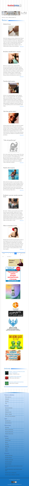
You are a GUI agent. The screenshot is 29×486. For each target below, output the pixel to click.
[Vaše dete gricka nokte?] (13, 123)
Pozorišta (7, 444)
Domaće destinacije (8, 407)
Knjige (6, 448)
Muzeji (6, 442)
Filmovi (6, 450)
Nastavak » (22, 46)
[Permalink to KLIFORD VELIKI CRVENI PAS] (7, 379)
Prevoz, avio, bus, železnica (10, 416)
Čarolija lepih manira (9, 81)
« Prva (3, 253)
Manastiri (7, 409)
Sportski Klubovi (8, 422)
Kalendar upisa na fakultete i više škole (12, 474)
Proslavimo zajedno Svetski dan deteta (16, 381)
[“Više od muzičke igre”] (13, 152)
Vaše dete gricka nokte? (9, 111)
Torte (6, 403)
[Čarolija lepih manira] (13, 93)
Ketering (6, 401)
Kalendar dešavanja (8, 455)
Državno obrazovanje (9, 429)
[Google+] (12, 482)
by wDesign (11, 479)
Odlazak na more (8, 412)
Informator (7, 427)
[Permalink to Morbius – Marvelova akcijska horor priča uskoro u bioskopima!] (7, 374)
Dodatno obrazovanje (9, 433)
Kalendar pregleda (8, 461)
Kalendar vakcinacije (9, 459)
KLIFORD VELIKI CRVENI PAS (15, 376)
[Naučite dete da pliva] (13, 179)
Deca (7, 17)
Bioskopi (7, 438)
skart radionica (17, 479)
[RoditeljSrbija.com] (14, 6)
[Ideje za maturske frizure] (13, 237)
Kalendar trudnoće (8, 457)
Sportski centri (8, 420)
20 (2, 256)
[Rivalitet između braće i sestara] (13, 63)
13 (20, 254)
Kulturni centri (8, 440)
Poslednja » (9, 256)
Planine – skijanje (8, 414)
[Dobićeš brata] (13, 35)
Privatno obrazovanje (9, 431)
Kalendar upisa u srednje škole (10, 472)
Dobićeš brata (7, 24)
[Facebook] (14, 482)
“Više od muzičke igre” (9, 140)
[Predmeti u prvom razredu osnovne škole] (13, 208)
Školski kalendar (8, 463)
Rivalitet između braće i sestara (12, 51)
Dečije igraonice (8, 397)
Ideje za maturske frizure (10, 225)
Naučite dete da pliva (9, 167)
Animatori (7, 399)
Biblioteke (7, 446)
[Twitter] (16, 482)
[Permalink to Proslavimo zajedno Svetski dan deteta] (7, 384)
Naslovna (3, 17)
